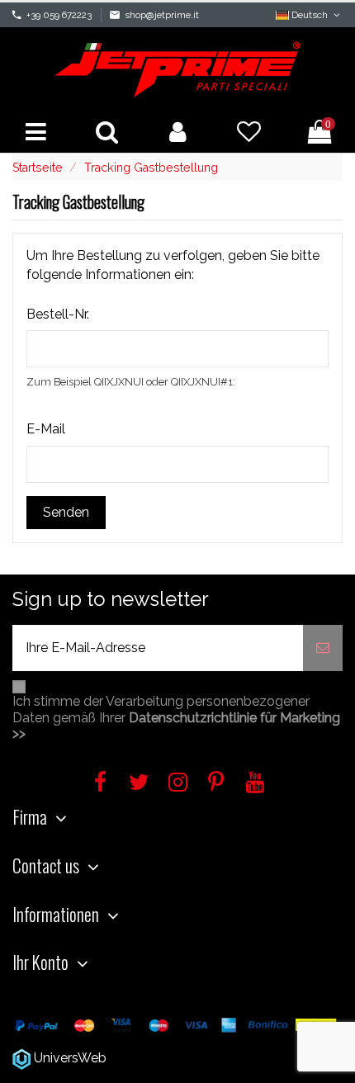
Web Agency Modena (175, 1058)
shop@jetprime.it (162, 15)
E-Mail (45, 429)
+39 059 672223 (59, 15)
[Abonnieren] (323, 648)
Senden (66, 512)
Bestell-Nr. (57, 314)
